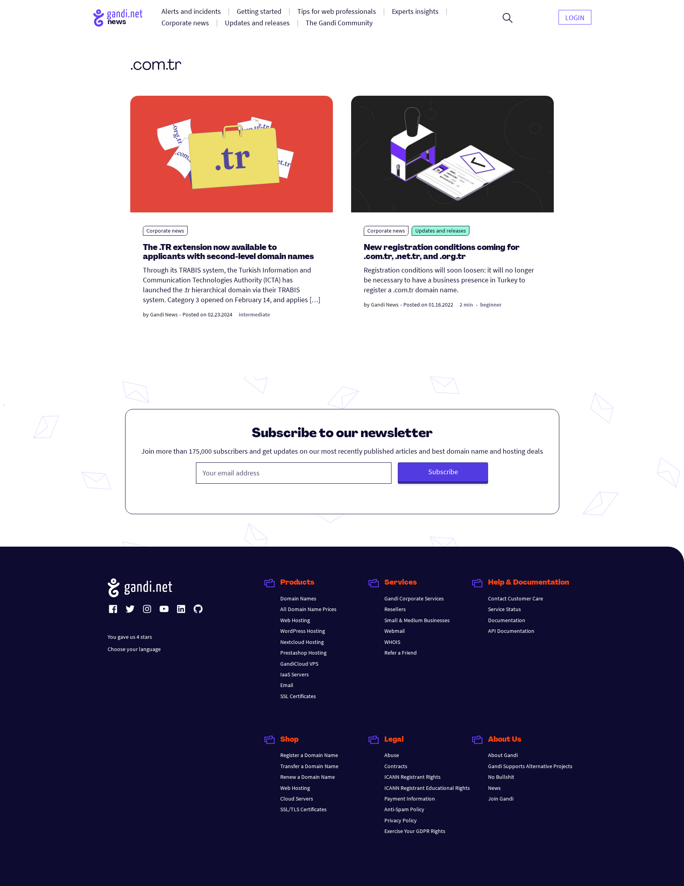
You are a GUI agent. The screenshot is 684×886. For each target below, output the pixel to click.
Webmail (394, 630)
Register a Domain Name (309, 755)
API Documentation (511, 630)
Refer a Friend (400, 652)
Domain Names (298, 598)
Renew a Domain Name (307, 776)
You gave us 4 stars (130, 636)
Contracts (395, 766)
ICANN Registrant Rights (412, 776)
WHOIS (392, 642)
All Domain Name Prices (308, 609)
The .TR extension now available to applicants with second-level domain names (228, 252)
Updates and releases (440, 230)
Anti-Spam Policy (404, 809)
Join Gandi (500, 798)
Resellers (395, 609)
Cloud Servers (296, 798)
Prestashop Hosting (303, 652)
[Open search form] (507, 17)
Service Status (504, 609)
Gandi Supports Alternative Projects (530, 766)
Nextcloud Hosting (302, 642)
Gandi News (164, 314)
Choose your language (134, 649)
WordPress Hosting (302, 630)
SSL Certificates (298, 696)
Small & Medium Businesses (417, 620)
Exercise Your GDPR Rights (414, 831)
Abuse (391, 755)
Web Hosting (295, 620)
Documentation (506, 620)
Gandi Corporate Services (414, 598)
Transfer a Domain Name (309, 766)
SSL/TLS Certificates (303, 809)
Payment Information (409, 798)
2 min (466, 304)
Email (286, 685)
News (494, 787)
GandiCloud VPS (299, 663)
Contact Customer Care (515, 598)
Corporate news (165, 230)
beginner (491, 304)
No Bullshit (501, 776)
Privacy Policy (400, 820)
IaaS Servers (294, 674)
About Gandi (503, 755)
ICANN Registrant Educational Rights (427, 787)
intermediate (254, 314)
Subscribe (443, 471)
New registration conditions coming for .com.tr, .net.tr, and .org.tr (442, 252)
